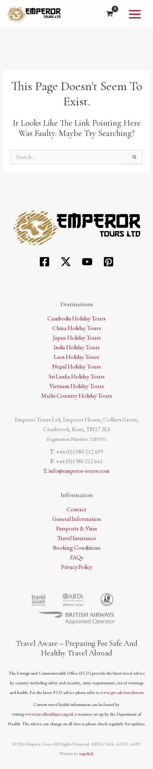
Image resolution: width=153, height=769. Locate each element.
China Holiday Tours (76, 328)
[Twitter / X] (65, 261)
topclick (86, 753)
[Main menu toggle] (134, 14)
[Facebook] (44, 261)
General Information (76, 519)
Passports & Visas (76, 528)
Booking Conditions (76, 547)
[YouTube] (87, 261)
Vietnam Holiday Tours (76, 386)
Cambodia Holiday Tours (76, 318)
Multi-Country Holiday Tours (76, 395)
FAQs (76, 557)
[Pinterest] (108, 261)
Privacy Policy (76, 567)
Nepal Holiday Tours (76, 366)
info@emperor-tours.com (79, 471)
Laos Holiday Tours (76, 357)
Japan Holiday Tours (77, 337)
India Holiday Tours (77, 347)
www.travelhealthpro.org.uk (49, 714)
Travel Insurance (76, 538)
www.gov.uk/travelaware (122, 692)
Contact (76, 509)
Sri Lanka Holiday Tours (77, 376)
